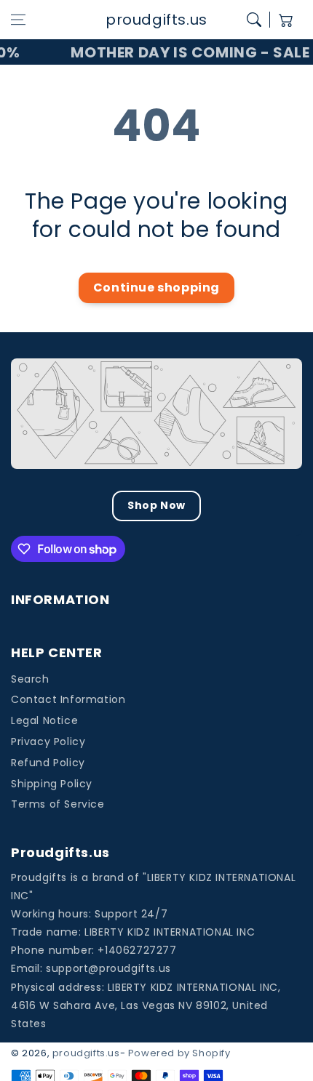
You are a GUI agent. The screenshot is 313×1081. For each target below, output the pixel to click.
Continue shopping (156, 287)
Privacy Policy (48, 741)
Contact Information (68, 699)
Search (30, 679)
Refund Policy (48, 762)
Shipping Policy (51, 783)
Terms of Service (58, 804)
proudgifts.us (86, 1053)
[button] (18, 20)
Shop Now (156, 505)
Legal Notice (44, 720)
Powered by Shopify (179, 1053)
